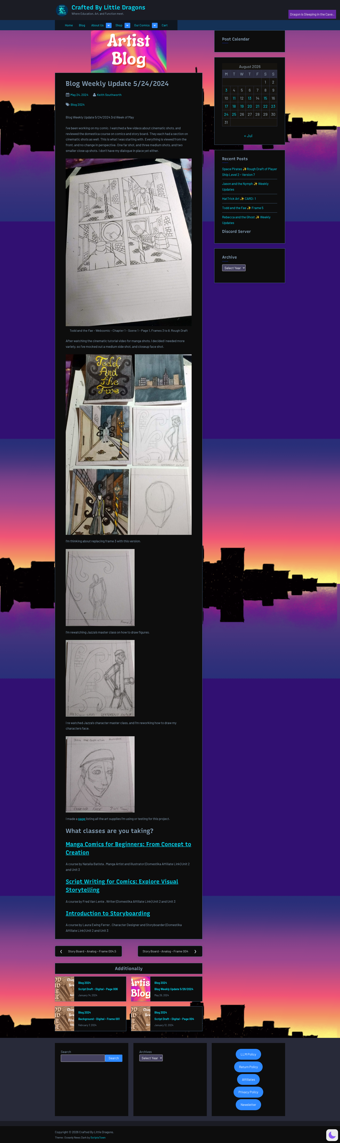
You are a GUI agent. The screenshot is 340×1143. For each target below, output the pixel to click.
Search (66, 1052)
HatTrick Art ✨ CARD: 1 (239, 198)
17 (226, 106)
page (82, 819)
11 (234, 98)
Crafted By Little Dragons (108, 7)
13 (249, 98)
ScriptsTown (98, 1137)
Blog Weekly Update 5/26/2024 (173, 989)
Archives (145, 1052)
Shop (118, 25)
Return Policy (248, 1067)
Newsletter (248, 1104)
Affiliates (248, 1079)
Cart (165, 25)
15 (265, 98)
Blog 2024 (78, 104)
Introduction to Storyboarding (108, 913)
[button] (332, 1135)
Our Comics (142, 25)
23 (273, 106)
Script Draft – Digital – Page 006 (98, 989)
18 (234, 106)
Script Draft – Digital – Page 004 (174, 1019)
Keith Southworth (109, 94)
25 (234, 114)
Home (69, 25)
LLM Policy (248, 1054)
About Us (97, 25)
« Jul (248, 135)
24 (226, 114)
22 (265, 106)
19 (242, 106)
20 (250, 106)
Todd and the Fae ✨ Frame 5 (242, 208)
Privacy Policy (248, 1092)
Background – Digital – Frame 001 (99, 1019)
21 (257, 106)
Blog (82, 25)
